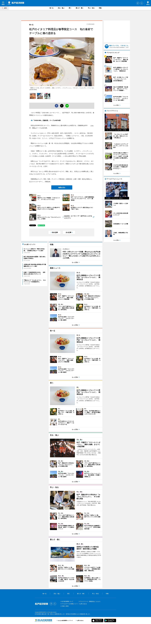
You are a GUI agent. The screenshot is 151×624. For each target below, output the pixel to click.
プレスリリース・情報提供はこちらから (90, 601)
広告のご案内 (65, 606)
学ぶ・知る (91, 8)
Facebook (137, 3)
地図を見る (61, 187)
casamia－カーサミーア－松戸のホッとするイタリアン (78, 217)
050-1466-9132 (79, 113)
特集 (100, 8)
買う (70, 8)
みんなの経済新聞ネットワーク (43, 620)
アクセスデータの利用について (70, 603)
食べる (51, 8)
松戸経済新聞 (16, 3)
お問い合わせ (83, 603)
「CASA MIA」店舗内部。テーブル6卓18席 (47, 120)
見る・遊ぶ (61, 8)
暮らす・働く (80, 8)
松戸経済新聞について (67, 601)
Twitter (141, 3)
